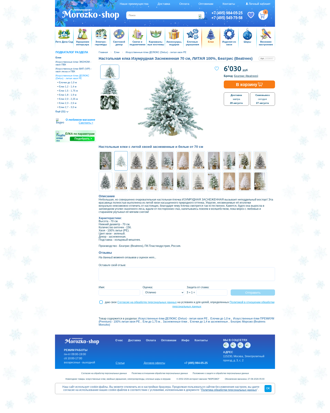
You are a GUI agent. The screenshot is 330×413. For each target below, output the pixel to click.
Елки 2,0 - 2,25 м (68, 98)
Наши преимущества (134, 3)
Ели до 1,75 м (151, 321)
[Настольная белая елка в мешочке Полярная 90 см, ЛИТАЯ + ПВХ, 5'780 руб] (229, 181)
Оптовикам (206, 3)
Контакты (229, 3)
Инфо (185, 340)
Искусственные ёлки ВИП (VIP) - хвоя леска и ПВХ (74, 70)
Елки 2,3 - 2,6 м (67, 103)
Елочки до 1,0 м (68, 82)
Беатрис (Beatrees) (246, 75)
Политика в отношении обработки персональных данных (160, 373)
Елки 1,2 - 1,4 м (67, 86)
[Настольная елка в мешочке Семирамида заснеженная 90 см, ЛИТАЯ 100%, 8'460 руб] (198, 181)
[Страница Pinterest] (248, 345)
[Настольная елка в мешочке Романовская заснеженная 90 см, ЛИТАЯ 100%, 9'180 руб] (167, 181)
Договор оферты (154, 363)
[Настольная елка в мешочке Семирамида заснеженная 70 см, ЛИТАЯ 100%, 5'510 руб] (105, 161)
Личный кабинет (260, 3)
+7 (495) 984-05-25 (227, 12)
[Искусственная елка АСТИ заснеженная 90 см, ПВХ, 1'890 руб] (183, 181)
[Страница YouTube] (234, 345)
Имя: (102, 287)
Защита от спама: (198, 287)
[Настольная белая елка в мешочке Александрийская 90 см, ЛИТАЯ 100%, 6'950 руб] (245, 181)
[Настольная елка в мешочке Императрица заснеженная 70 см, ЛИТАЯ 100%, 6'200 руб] (198, 161)
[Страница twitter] (241, 345)
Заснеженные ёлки (175, 321)
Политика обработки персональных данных (229, 389)
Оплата (184, 3)
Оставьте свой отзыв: (112, 265)
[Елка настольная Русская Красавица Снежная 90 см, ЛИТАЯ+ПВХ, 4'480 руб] (152, 181)
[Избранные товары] (250, 14)
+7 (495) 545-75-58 (227, 17)
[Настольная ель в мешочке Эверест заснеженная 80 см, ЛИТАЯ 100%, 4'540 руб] (229, 161)
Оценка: (148, 287)
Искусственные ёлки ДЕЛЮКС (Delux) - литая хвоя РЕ (72, 77)
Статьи (120, 363)
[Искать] (201, 15)
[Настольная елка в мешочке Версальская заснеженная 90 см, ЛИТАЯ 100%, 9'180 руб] (260, 161)
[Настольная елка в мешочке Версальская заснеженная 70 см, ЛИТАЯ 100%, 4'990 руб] (136, 161)
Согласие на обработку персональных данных (147, 302)
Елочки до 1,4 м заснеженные (209, 321)
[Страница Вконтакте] (226, 345)
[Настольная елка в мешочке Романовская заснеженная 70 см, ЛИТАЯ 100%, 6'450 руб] (167, 161)
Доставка (164, 3)
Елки (58, 57)
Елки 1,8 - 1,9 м (67, 94)
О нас (119, 340)
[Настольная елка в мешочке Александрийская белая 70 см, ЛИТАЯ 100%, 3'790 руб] (183, 161)
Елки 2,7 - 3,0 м (67, 107)
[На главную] (91, 15)
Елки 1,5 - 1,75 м (68, 90)
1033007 (269, 58)
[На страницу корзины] (263, 15)
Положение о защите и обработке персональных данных (221, 373)
